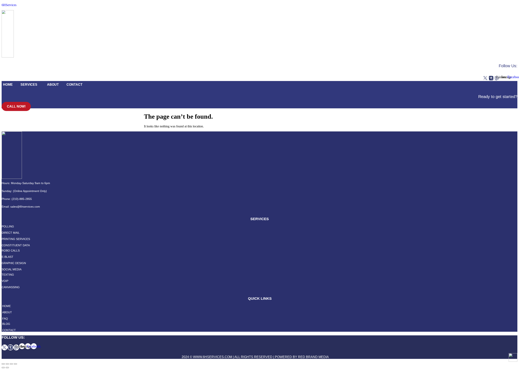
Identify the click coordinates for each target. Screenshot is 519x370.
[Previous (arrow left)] (3, 367)
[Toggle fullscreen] (11, 364)
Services (28, 84)
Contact (74, 84)
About (53, 84)
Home (8, 84)
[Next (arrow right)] (7, 367)
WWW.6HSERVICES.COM (212, 357)
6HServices (9, 5)
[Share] (7, 364)
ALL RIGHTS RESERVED (253, 357)
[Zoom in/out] (15, 364)
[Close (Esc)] (3, 364)
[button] (30, 84)
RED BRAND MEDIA (313, 357)
